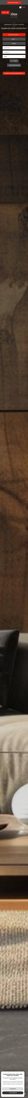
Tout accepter (13, 1092)
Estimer (14, 43)
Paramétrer (13, 1088)
